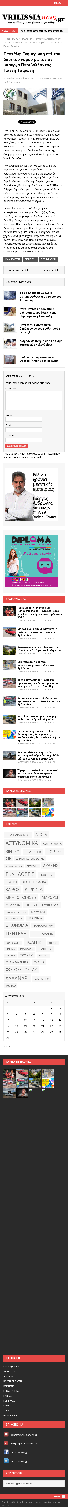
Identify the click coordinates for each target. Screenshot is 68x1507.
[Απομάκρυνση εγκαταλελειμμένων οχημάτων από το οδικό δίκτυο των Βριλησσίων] (9, 703)
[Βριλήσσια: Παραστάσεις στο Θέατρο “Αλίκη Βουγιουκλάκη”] (10, 362)
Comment (11, 388)
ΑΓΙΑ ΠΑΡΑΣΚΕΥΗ (18, 835)
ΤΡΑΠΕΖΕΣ (45, 949)
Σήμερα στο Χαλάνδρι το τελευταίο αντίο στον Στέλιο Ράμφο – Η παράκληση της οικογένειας (38, 773)
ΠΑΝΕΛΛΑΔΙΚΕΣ (43, 926)
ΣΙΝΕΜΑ (10, 949)
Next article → (53, 270)
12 (25, 1020)
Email (8, 425)
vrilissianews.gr (19, 1452)
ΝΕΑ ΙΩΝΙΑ (35, 918)
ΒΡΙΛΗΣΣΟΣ (33, 852)
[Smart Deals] (31, 494)
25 (16, 1031)
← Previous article (17, 270)
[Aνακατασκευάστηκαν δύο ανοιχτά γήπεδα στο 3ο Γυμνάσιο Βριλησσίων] (9, 652)
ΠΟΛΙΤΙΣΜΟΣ (10, 1405)
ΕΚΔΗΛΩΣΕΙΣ (12, 259)
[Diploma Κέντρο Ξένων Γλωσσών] (31, 561)
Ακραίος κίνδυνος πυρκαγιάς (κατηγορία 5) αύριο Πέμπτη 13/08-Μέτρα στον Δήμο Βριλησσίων (38, 755)
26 (25, 1031)
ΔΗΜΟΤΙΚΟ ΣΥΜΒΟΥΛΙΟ (30, 858)
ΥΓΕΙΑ (6, 1410)
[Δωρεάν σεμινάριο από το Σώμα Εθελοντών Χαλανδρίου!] (10, 345)
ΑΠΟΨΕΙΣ (8, 1376)
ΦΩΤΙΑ (39, 962)
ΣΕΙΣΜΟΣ (53, 943)
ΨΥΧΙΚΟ (11, 985)
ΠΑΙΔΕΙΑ (7, 1395)
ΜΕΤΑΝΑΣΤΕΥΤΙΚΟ (16, 912)
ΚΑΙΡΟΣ (13, 889)
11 (16, 1020)
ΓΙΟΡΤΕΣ (54, 851)
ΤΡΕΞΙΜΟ (10, 955)
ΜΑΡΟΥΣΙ (49, 897)
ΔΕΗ (8, 858)
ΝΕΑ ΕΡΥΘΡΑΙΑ (14, 918)
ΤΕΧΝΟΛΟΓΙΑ (26, 949)
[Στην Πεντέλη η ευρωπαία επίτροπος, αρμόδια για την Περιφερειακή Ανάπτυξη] (10, 313)
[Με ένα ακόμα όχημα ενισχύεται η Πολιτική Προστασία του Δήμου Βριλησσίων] (9, 634)
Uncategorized (11, 1366)
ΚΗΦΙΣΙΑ (34, 889)
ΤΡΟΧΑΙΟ (27, 955)
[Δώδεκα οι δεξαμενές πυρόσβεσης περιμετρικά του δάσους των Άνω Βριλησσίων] (35, 1349)
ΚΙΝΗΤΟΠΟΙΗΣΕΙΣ (21, 897)
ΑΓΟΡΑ (41, 834)
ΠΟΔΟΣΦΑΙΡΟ (13, 942)
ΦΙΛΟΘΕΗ (44, 955)
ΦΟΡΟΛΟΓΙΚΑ (17, 962)
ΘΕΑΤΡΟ (11, 882)
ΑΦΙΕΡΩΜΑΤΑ (52, 844)
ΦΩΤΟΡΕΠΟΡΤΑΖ (21, 969)
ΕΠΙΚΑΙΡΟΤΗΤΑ (11, 1391)
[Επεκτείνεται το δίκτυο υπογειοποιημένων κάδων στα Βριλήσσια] (9, 667)
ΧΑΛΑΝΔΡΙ (17, 978)
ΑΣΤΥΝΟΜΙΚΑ (22, 842)
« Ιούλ (7, 1046)
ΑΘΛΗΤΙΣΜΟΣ (10, 1371)
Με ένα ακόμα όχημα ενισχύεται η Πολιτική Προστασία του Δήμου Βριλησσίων (37, 632)
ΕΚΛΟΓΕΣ (46, 874)
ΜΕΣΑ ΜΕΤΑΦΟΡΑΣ (42, 904)
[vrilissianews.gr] (34, 19)
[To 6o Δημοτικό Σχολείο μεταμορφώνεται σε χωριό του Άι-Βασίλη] (10, 297)
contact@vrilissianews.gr (24, 1434)
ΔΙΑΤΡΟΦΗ (32, 866)
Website (9, 435)
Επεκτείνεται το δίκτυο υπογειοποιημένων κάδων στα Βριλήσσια (35, 665)
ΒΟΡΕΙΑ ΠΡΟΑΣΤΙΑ (51, 78)
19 (25, 1026)
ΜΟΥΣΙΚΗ (38, 912)
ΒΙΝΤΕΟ (13, 851)
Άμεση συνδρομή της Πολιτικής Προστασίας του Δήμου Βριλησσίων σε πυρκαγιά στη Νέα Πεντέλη (38, 683)
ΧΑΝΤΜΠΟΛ (42, 979)
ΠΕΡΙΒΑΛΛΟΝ (48, 259)
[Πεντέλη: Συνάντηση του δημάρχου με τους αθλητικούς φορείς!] (10, 329)
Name (8, 415)
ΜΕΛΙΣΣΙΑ (13, 905)
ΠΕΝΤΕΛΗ (30, 259)
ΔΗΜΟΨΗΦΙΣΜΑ (14, 866)
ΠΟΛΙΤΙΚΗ (34, 942)
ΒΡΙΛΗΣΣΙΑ (8, 1386)
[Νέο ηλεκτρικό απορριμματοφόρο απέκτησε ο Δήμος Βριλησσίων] (9, 721)
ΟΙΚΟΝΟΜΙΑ (17, 925)
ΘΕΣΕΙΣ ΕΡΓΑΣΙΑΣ (34, 882)
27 (34, 1031)
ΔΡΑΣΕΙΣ (50, 865)
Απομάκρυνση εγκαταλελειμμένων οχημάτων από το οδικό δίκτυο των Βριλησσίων (38, 701)
